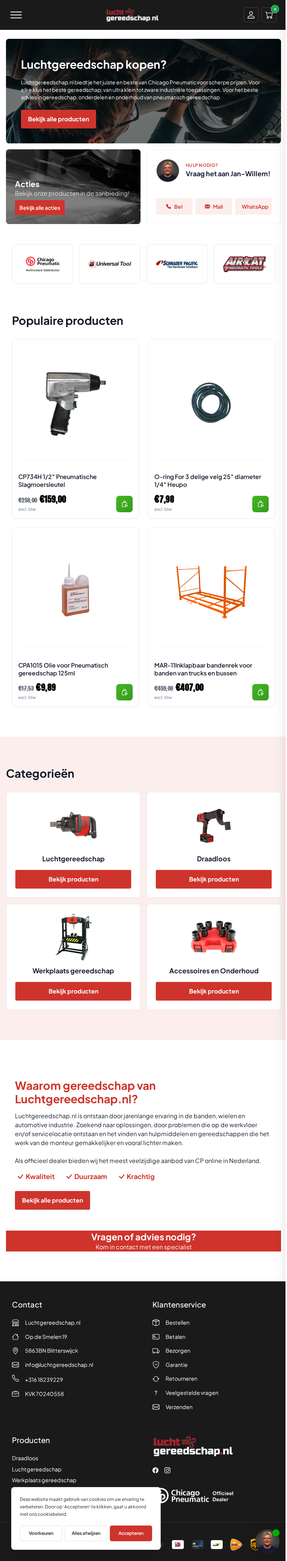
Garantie (177, 1364)
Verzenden (179, 1406)
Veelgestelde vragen (192, 1392)
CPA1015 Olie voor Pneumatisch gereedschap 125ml (63, 669)
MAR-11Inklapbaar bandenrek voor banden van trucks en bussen (203, 669)
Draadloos (25, 1458)
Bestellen (177, 1322)
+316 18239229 (44, 1379)
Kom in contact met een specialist (144, 1247)
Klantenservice (179, 1304)
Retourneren (181, 1378)
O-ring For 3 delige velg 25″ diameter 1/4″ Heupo (207, 480)
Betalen (175, 1336)
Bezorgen (178, 1350)
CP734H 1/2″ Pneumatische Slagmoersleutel (57, 480)
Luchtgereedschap (37, 1469)
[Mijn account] (251, 15)
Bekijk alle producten (58, 119)
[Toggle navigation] (16, 14)
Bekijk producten (73, 879)
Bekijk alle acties (39, 207)
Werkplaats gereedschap (44, 1480)
